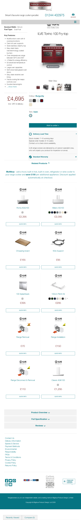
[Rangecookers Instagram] (7, 485)
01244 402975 (54, 15)
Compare (30, 517)
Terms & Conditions (13, 457)
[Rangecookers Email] (10, 485)
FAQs (7, 454)
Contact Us (9, 438)
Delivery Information (13, 441)
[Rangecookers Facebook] (7, 481)
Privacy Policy (10, 460)
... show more (12, 87)
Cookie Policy (10, 463)
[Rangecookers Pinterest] (14, 481)
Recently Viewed (12, 517)
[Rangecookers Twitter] (11, 481)
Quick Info (22, 224)
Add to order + (53, 125)
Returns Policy (11, 465)
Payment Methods (12, 446)
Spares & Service (12, 443)
